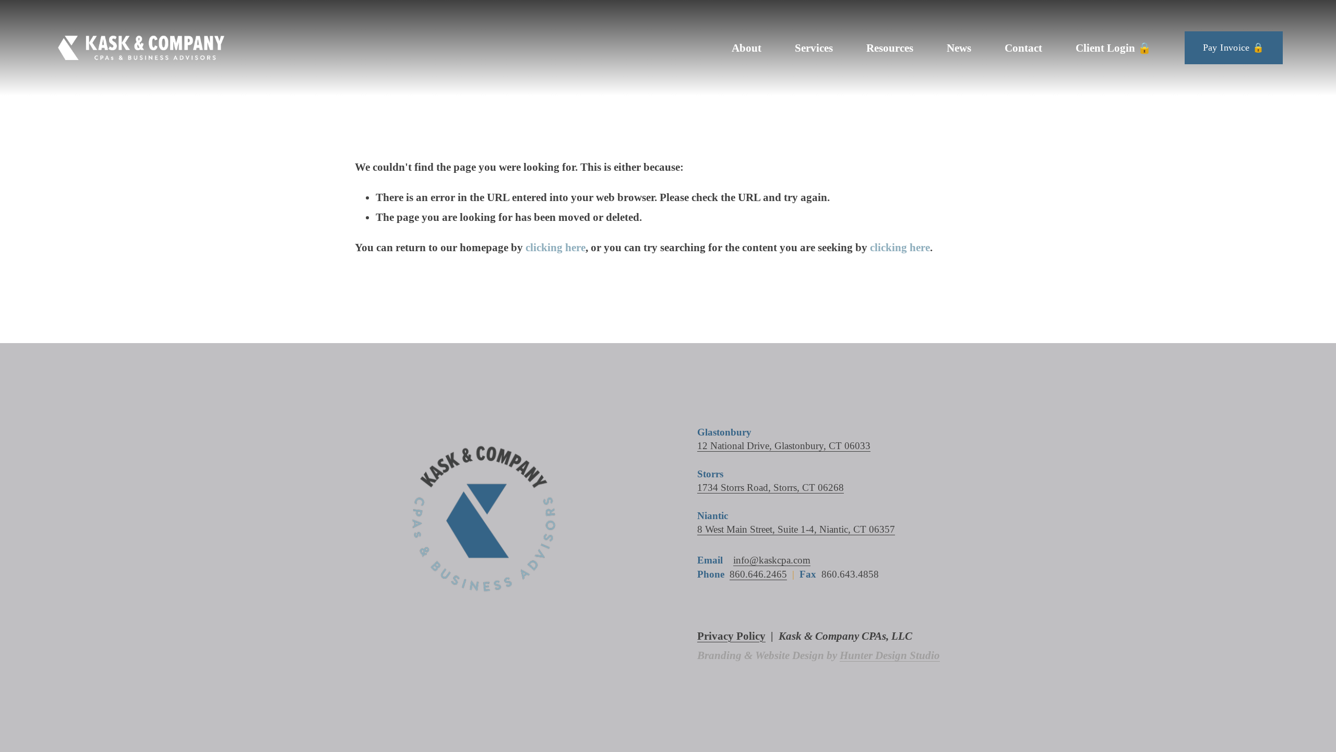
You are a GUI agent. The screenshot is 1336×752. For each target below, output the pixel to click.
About (746, 48)
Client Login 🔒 (1113, 48)
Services (814, 48)
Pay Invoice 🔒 (1234, 47)
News (959, 48)
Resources (889, 48)
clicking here (556, 247)
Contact (1023, 48)
